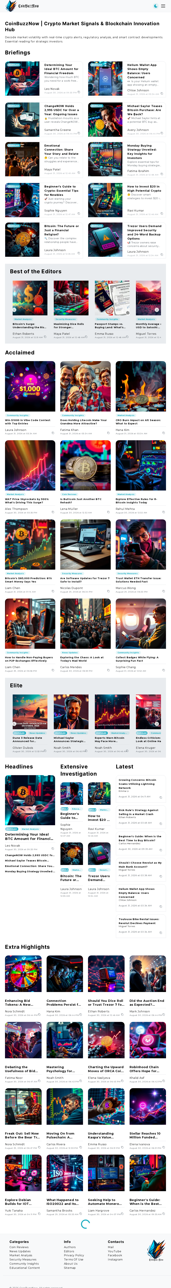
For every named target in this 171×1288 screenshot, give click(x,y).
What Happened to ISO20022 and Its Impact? (63, 1202)
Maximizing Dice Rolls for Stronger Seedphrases (69, 326)
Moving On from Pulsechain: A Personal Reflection (63, 1136)
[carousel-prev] (14, 310)
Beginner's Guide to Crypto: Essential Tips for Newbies (61, 190)
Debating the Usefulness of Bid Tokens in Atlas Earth (20, 1069)
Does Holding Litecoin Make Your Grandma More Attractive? (83, 422)
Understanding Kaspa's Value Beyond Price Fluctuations (101, 1136)
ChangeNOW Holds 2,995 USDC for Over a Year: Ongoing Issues (61, 110)
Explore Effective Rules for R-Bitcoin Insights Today (136, 501)
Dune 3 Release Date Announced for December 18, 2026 (27, 739)
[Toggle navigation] (163, 6)
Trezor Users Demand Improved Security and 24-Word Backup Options (99, 878)
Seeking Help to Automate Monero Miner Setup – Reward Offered (103, 1202)
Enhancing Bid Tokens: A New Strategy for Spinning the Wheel (22, 1003)
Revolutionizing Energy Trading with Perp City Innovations (105, 1268)
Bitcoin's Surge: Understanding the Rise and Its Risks (29, 326)
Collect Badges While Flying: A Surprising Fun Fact (137, 659)
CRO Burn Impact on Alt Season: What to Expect (138, 422)
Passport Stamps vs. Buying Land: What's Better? (109, 326)
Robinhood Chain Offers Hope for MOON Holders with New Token (147, 1069)
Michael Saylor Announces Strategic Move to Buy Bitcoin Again (68, 739)
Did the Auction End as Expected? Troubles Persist (147, 1003)
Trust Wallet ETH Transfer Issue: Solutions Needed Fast (138, 580)
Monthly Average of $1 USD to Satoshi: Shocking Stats (151, 326)
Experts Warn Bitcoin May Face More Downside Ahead (109, 739)
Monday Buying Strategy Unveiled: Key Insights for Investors (29, 871)
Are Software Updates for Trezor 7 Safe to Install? (85, 580)
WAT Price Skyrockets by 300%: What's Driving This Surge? (27, 501)
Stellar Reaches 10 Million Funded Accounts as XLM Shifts (145, 1136)
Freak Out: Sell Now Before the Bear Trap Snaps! (23, 1136)
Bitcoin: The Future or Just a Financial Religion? (61, 230)
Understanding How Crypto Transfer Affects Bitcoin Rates (64, 1268)
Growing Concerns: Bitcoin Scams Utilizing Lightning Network (137, 783)
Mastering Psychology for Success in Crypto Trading (62, 1069)
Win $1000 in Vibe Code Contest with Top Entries (27, 422)
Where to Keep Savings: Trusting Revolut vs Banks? (145, 1268)
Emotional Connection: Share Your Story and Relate (61, 150)
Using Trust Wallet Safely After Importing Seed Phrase (21, 1268)
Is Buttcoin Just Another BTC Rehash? (81, 501)
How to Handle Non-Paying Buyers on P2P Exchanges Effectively (29, 659)
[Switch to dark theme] (156, 6)
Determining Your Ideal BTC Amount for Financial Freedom (61, 69)
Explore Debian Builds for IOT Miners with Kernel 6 (23, 1202)
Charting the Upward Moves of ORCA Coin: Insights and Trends (106, 1069)
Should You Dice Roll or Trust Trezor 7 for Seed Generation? (105, 1003)
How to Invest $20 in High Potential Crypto (99, 818)
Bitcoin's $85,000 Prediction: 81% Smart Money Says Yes (28, 580)
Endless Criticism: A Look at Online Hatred (151, 739)
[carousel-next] (157, 310)
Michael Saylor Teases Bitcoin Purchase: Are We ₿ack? (144, 110)
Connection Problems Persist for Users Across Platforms (64, 1003)
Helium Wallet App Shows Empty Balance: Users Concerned (136, 893)
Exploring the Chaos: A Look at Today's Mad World (82, 659)
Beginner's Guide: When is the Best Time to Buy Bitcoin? (148, 1202)
